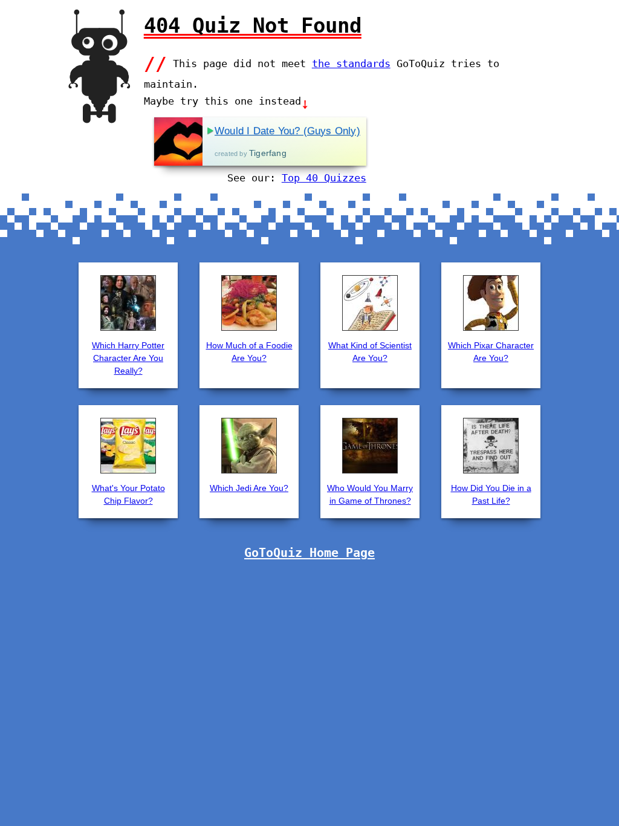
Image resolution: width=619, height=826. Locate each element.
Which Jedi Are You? (249, 488)
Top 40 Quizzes (324, 178)
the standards (351, 63)
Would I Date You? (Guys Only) (287, 131)
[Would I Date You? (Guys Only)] (178, 141)
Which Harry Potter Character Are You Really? (128, 358)
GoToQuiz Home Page (309, 552)
